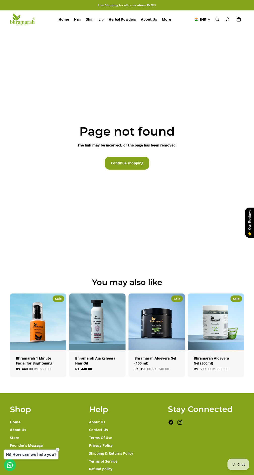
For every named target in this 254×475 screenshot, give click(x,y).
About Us (18, 429)
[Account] (227, 19)
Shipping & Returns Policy (111, 453)
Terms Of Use (100, 437)
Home (15, 421)
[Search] (217, 19)
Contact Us (98, 429)
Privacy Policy (101, 445)
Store (14, 437)
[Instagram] (180, 422)
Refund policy (100, 469)
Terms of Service (103, 461)
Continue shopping (127, 163)
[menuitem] (166, 19)
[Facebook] (171, 422)
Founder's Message (26, 445)
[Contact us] (10, 465)
